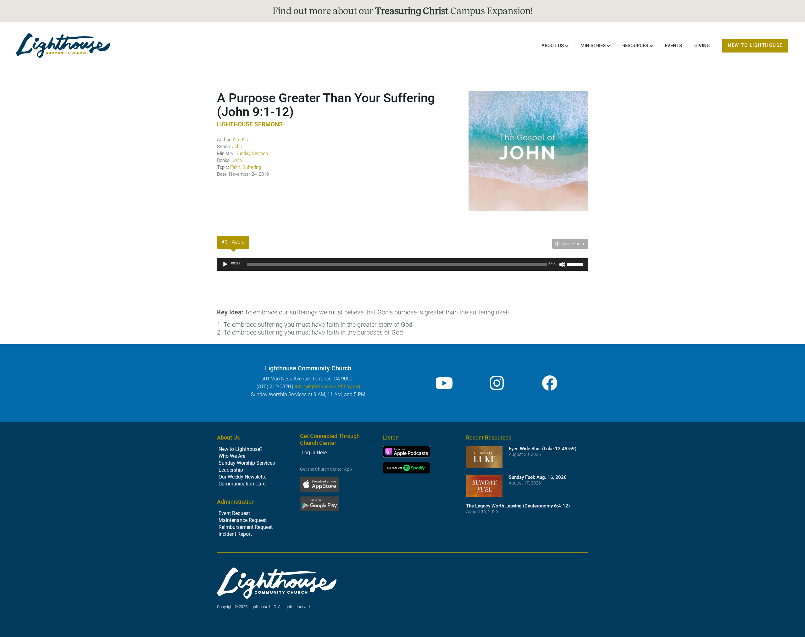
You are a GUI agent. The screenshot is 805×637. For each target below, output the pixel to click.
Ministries (593, 45)
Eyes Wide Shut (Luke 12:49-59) (542, 448)
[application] (402, 264)
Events (673, 45)
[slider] (576, 263)
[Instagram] (497, 383)
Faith (235, 167)
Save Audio (572, 243)
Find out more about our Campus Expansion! (403, 11)
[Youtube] (444, 383)
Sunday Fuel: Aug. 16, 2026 (538, 477)
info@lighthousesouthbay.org (327, 387)
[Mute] (562, 264)
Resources (635, 45)
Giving (702, 45)
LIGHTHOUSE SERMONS (250, 124)
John (237, 146)
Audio (237, 242)
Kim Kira (241, 139)
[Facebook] (549, 383)
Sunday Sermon (252, 153)
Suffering (251, 167)
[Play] (225, 264)
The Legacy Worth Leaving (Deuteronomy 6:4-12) (518, 506)
